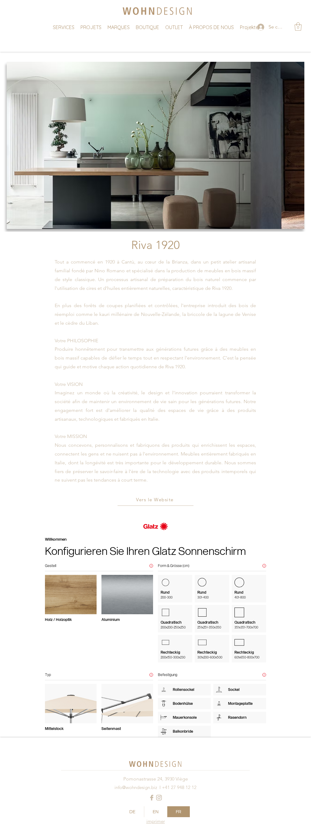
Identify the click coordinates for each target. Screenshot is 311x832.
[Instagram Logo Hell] (159, 798)
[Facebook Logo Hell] (152, 798)
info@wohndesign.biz (135, 787)
